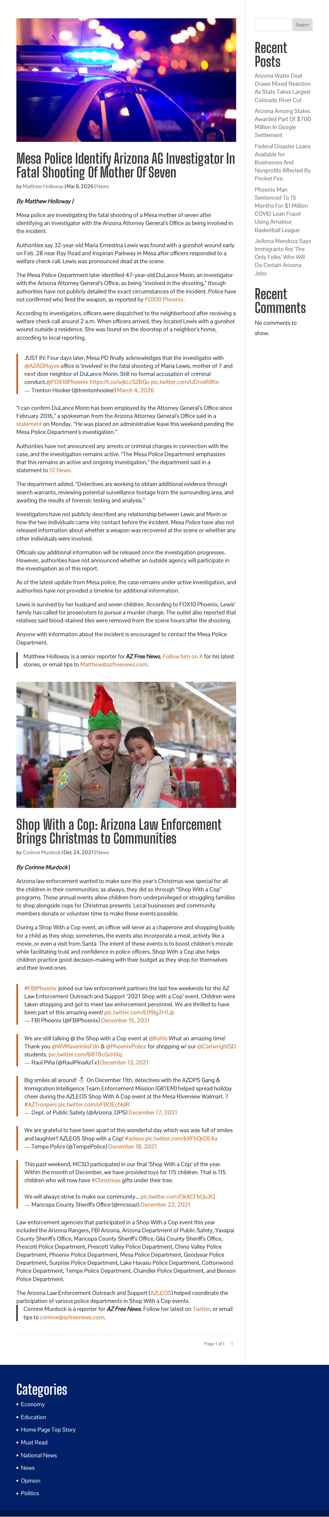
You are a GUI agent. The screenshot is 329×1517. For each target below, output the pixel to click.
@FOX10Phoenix (67, 382)
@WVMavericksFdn (75, 1046)
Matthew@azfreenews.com (113, 664)
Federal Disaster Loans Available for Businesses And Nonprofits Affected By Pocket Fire (283, 162)
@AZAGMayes (41, 365)
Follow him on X (183, 656)
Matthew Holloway (43, 186)
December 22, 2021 (165, 1204)
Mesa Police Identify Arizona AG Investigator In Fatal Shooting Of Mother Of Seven (125, 165)
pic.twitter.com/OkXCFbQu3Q (177, 1196)
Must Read (34, 1442)
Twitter (201, 1309)
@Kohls (158, 1038)
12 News (59, 470)
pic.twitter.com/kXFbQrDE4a (181, 1138)
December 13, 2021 (124, 1062)
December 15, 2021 (125, 1020)
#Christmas (106, 1180)
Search (302, 25)
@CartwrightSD (216, 1046)
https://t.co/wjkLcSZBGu (120, 382)
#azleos (134, 1138)
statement (29, 424)
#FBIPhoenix (40, 988)
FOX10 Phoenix (164, 299)
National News (39, 1455)
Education (33, 1417)
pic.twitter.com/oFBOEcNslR (94, 1104)
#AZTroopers (40, 1104)
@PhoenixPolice (126, 1046)
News (102, 186)
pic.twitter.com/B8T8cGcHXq (85, 1054)
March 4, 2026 (135, 390)
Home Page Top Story (48, 1429)
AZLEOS (160, 1292)
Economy (33, 1404)
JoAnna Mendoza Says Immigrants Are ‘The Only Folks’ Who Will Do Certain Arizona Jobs (283, 257)
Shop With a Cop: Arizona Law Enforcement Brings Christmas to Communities (118, 831)
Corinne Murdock (42, 852)
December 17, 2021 (153, 1112)
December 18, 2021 (132, 1146)
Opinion (30, 1480)
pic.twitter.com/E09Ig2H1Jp (139, 1012)
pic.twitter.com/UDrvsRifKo (185, 382)
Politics (30, 1493)
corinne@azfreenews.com (72, 1317)
